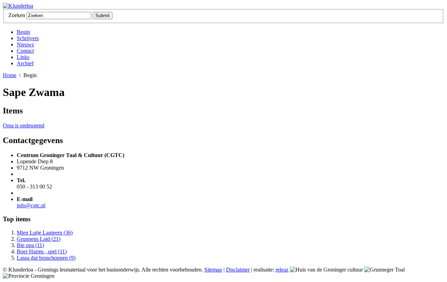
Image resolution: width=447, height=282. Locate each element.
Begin (23, 32)
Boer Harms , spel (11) (42, 251)
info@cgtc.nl (31, 205)
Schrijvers (28, 38)
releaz (282, 270)
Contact (25, 51)
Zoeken (16, 15)
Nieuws (25, 44)
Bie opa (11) (30, 245)
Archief (25, 63)
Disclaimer (238, 270)
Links (23, 57)
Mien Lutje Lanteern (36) (45, 233)
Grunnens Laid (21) (38, 239)
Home (9, 75)
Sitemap (213, 270)
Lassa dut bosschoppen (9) (46, 258)
